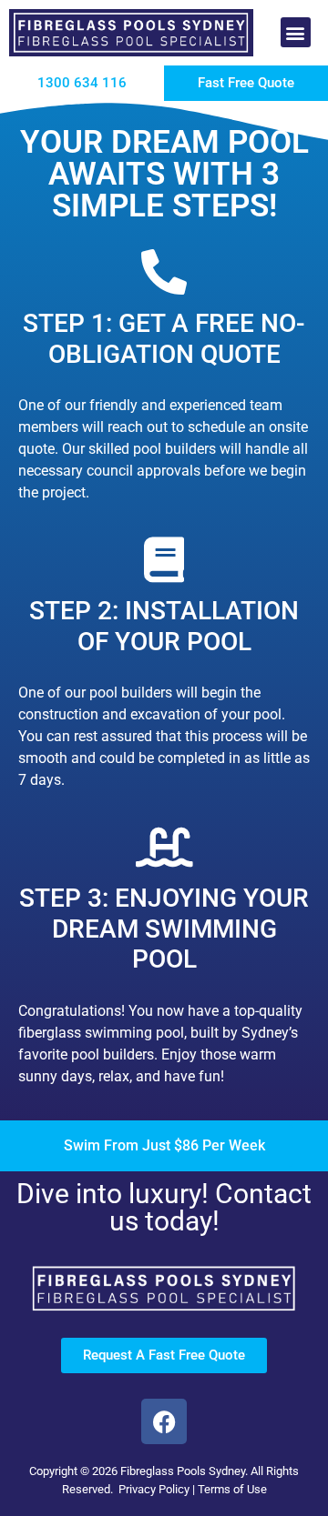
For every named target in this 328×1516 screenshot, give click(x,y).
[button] (296, 32)
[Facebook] (164, 1421)
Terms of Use (232, 1489)
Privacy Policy (154, 1489)
